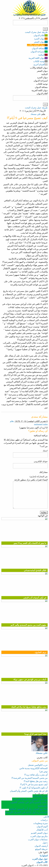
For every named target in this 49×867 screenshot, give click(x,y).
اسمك (45, 451)
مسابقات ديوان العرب (38, 839)
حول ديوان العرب (40, 859)
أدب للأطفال (42, 830)
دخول (45, 843)
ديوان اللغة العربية (37, 58)
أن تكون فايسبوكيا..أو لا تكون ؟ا (34, 788)
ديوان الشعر (39, 42)
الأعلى (46, 817)
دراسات (44, 820)
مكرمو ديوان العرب (39, 836)
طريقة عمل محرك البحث (36, 32)
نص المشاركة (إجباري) (39, 477)
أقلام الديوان (39, 35)
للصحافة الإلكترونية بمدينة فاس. (33, 768)
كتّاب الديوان (42, 862)
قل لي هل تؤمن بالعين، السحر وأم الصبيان (29, 791)
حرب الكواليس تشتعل (38, 765)
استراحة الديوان (38, 51)
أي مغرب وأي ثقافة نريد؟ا (36, 775)
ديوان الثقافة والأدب (36, 45)
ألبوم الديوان (42, 826)
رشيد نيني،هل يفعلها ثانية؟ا (36, 781)
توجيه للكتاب (39, 61)
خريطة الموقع (41, 849)
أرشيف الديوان (41, 846)
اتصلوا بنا (44, 855)
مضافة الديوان (38, 48)
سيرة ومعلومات (40, 823)
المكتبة (41, 55)
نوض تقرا (43, 771)
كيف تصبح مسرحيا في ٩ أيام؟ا (34, 784)
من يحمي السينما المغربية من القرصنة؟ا (30, 778)
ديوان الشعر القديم (39, 833)
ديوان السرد (39, 38)
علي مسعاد (36, 114)
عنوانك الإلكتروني (41, 461)
